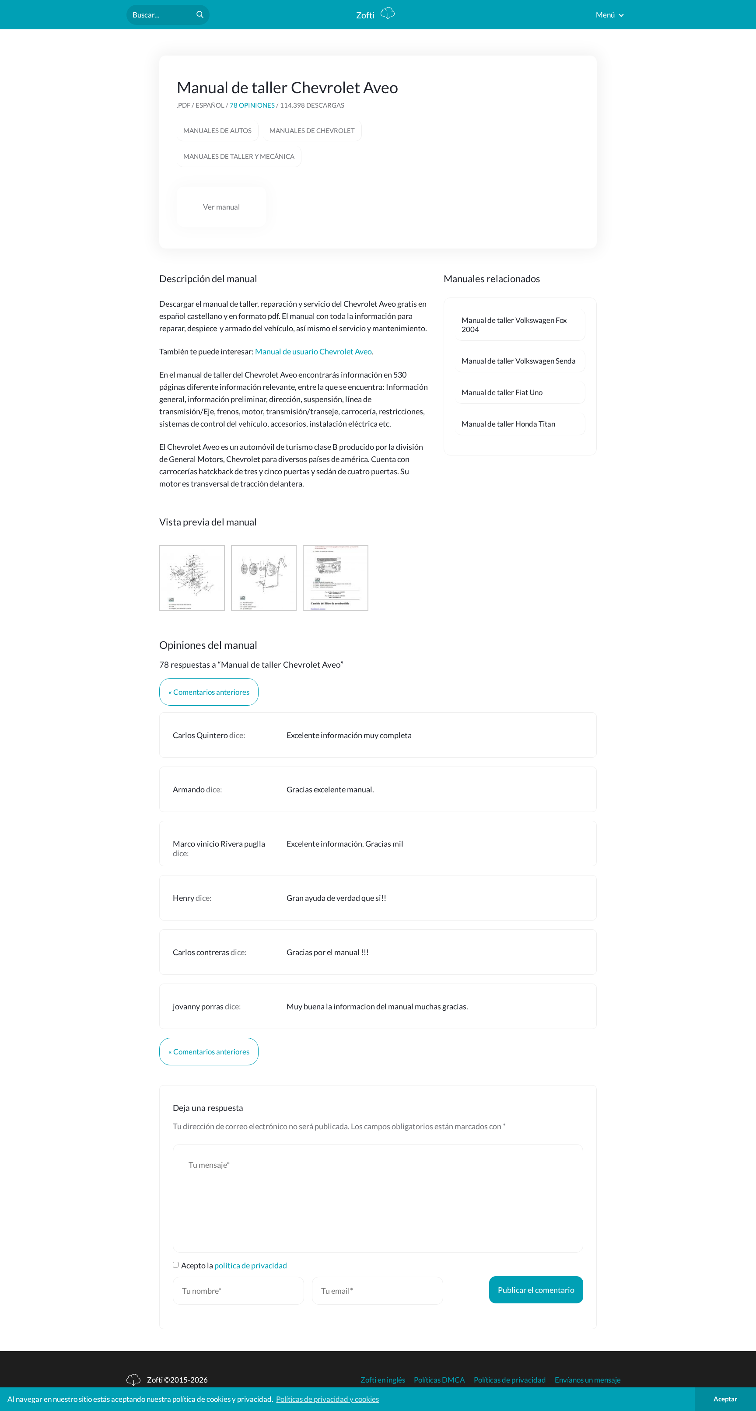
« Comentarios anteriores (208, 692)
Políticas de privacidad (510, 1379)
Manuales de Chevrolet (312, 130)
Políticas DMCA (439, 1379)
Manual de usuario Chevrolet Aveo (313, 351)
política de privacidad (250, 1265)
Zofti (366, 15)
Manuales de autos (217, 130)
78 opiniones (252, 105)
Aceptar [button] (725, 1399)
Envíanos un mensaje (588, 1379)
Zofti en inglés (382, 1379)
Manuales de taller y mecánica (238, 156)
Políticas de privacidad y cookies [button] (327, 1399)
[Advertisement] (513, 132)
